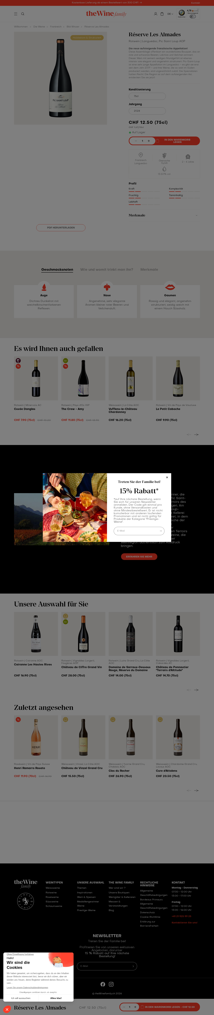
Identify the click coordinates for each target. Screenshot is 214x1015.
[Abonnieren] (160, 531)
